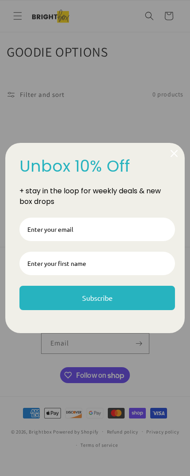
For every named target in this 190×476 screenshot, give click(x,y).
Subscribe (97, 297)
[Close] (174, 153)
